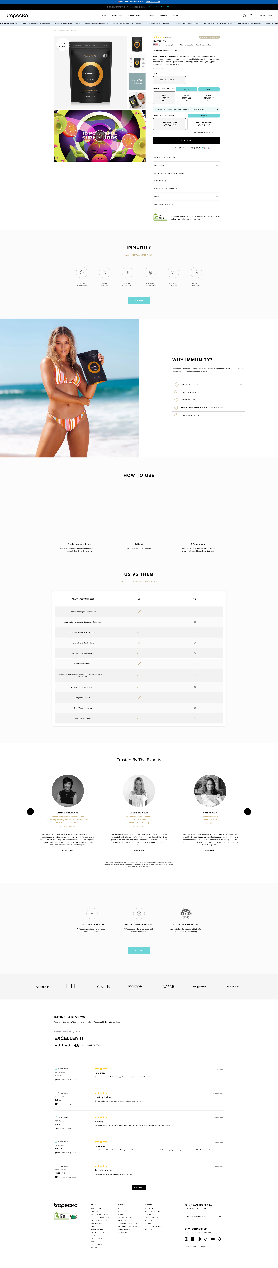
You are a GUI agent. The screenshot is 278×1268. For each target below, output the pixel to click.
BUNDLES (95, 1241)
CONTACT (148, 1214)
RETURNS (148, 1223)
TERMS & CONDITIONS (153, 1226)
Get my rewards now (196, 1216)
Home (56, 30)
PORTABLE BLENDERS (99, 1232)
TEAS (93, 1235)
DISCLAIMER (150, 1229)
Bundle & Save (134, 16)
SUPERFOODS (96, 1223)
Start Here (117, 16)
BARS (93, 1226)
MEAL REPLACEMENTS (100, 1217)
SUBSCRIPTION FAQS (153, 1211)
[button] (163, 37)
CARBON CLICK (124, 1229)
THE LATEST (122, 1211)
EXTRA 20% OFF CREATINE (116, 7)
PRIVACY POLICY (151, 1217)
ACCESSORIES (97, 1244)
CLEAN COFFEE (97, 1229)
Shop (104, 16)
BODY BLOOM (96, 1238)
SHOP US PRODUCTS (153, 2)
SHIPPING (148, 1220)
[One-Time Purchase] (169, 124)
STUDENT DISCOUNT (126, 1217)
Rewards (150, 16)
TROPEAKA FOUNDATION (128, 1226)
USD (261, 16)
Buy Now (139, 300)
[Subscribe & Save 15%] (204, 124)
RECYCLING (122, 1232)
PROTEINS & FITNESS (99, 1211)
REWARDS (122, 1214)
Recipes (163, 16)
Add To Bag (186, 140)
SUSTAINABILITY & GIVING (128, 1223)
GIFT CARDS (96, 1247)
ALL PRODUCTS (97, 1208)
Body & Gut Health (64, 30)
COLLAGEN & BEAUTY (99, 1214)
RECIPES (121, 1208)
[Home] (21, 15)
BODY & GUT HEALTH (99, 1220)
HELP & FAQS (150, 1208)
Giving (175, 16)
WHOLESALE (123, 1220)
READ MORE (158, 68)
